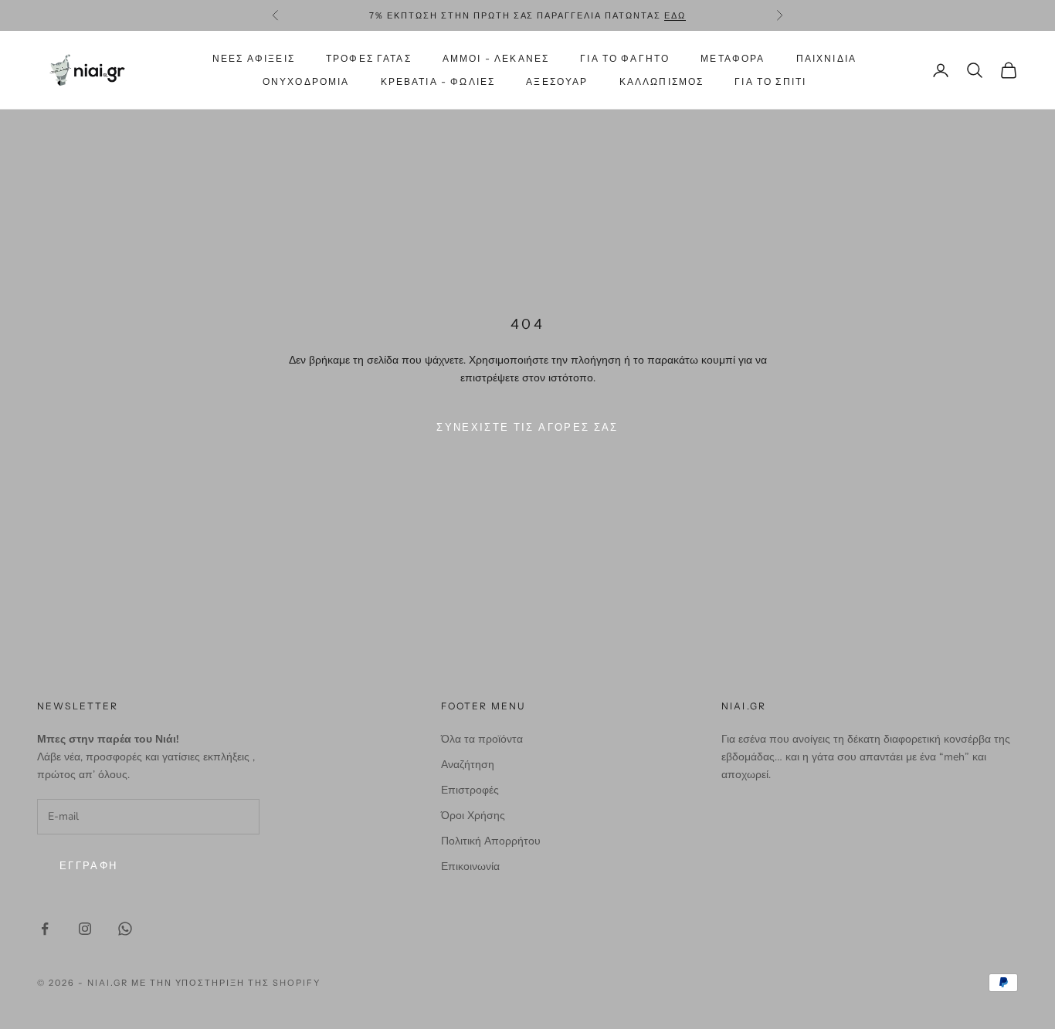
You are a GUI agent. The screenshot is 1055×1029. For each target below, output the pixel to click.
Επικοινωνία (470, 866)
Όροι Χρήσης (473, 815)
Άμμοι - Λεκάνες (496, 58)
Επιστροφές (470, 790)
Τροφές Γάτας (369, 58)
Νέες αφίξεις (253, 58)
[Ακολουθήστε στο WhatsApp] (125, 928)
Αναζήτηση (467, 764)
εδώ (675, 15)
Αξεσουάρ (557, 81)
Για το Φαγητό (625, 58)
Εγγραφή (88, 866)
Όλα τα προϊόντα (482, 739)
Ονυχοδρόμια (306, 81)
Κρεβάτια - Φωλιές (438, 81)
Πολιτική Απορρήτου (491, 841)
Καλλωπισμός (661, 81)
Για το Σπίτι (770, 81)
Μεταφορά (733, 58)
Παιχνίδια (826, 58)
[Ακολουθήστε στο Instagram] (85, 928)
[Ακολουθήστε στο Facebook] (45, 928)
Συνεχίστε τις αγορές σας (527, 428)
